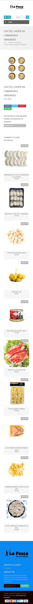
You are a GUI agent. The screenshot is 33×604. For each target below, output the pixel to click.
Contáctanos (9, 125)
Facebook (7, 106)
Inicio (5, 42)
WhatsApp (8, 108)
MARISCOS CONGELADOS (15, 42)
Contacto (7, 568)
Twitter (15, 106)
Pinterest (22, 106)
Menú (10, 22)
